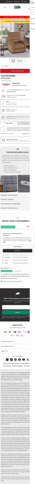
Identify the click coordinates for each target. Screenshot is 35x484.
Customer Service (7, 341)
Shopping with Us (7, 346)
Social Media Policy (25, 363)
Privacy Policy (15, 363)
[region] (17, 242)
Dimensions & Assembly (10, 204)
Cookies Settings (17, 246)
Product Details (7, 199)
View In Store (26, 123)
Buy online (9, 123)
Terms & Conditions (17, 365)
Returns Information (9, 208)
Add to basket (20, 129)
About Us (4, 351)
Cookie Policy (7, 363)
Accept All (17, 250)
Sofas (6, 66)
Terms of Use (27, 365)
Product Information (9, 195)
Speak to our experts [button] (28, 133)
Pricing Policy (7, 365)
